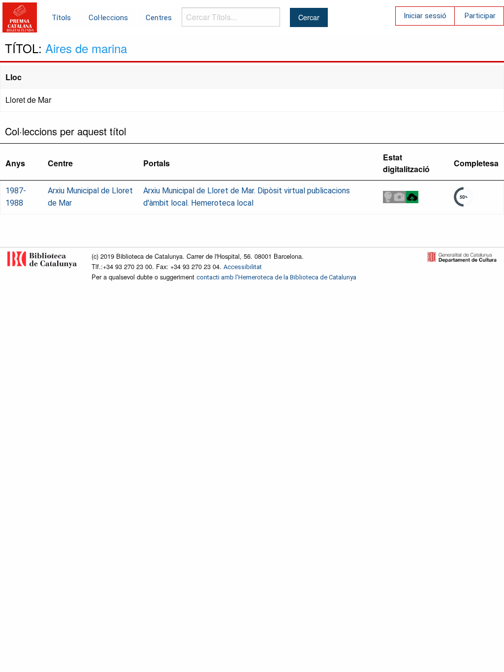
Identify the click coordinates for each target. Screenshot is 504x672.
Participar (480, 15)
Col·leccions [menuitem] (108, 17)
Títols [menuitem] (61, 17)
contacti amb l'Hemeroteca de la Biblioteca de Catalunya (276, 277)
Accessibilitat (242, 267)
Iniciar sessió (425, 15)
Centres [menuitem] (159, 17)
